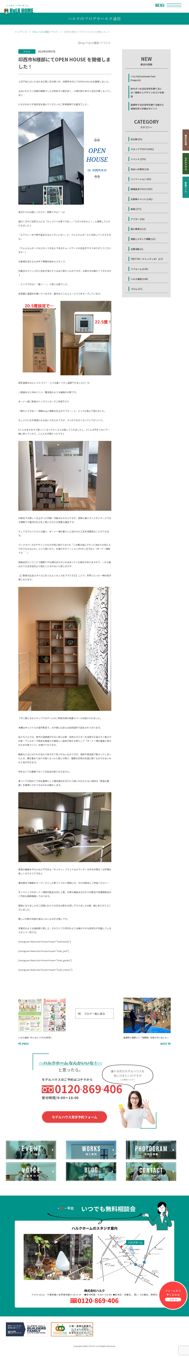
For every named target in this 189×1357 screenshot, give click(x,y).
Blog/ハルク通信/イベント (45, 31)
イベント (26, 51)
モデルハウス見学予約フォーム (74, 1117)
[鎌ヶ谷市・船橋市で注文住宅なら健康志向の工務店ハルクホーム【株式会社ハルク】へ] (16, 6)
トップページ (21, 31)
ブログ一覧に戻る (94, 1013)
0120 (88, 1088)
